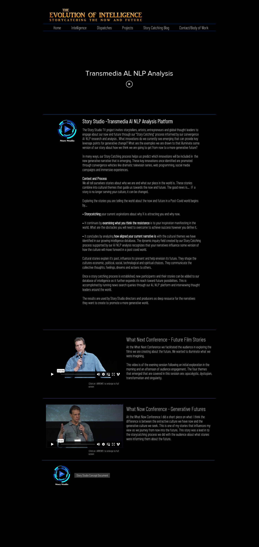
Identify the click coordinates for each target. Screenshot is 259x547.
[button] (76, 27)
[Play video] (129, 84)
